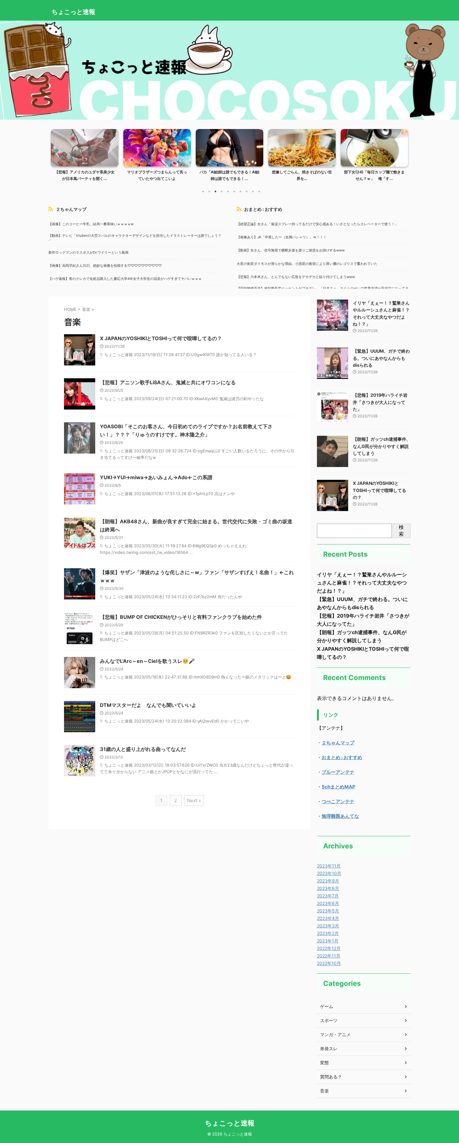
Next (402, 153)
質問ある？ (331, 1076)
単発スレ (329, 1048)
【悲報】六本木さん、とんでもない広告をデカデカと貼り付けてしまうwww (296, 277)
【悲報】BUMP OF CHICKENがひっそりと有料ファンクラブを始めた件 (181, 617)
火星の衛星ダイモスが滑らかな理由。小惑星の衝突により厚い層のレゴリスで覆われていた (307, 264)
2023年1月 (327, 940)
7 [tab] (240, 191)
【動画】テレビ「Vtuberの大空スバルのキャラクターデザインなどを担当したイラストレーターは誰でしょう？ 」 (134, 237)
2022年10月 (329, 963)
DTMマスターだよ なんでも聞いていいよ (148, 705)
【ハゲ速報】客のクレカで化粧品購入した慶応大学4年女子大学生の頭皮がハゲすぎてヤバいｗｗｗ (125, 279)
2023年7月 (328, 895)
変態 (324, 1062)
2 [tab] (209, 191)
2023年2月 (328, 933)
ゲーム (326, 1006)
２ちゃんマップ (71, 209)
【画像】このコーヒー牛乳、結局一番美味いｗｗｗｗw (91, 224)
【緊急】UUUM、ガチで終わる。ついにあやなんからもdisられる (381, 358)
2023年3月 (328, 925)
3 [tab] (215, 191)
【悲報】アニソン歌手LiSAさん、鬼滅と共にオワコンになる (168, 382)
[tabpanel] (84, 157)
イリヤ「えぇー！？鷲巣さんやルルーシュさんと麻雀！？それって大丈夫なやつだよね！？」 (362, 582)
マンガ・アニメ (335, 1034)
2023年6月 (328, 903)
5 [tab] (228, 191)
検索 (401, 530)
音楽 (324, 1090)
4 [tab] (222, 191)
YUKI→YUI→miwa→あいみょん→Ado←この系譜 (156, 477)
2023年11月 (329, 865)
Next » (194, 800)
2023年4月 (328, 918)
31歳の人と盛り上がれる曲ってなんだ (143, 749)
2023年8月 (328, 888)
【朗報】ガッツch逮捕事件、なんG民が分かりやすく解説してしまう (382, 446)
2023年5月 (328, 910)
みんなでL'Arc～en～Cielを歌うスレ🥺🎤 (147, 661)
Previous (56, 153)
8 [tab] (247, 191)
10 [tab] (259, 191)
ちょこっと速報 (73, 12)
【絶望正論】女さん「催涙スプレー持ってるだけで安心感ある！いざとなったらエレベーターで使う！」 (317, 224)
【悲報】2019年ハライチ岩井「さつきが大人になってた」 (380, 402)
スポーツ (329, 1020)
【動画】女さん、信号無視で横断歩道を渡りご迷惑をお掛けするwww (291, 250)
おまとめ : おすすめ (263, 209)
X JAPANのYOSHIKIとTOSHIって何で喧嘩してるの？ (161, 338)
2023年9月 (328, 880)
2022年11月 (328, 955)
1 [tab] (203, 191)
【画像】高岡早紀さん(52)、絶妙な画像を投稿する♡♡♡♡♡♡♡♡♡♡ (105, 266)
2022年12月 (329, 948)
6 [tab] (234, 191)
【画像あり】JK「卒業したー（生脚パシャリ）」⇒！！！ (282, 237)
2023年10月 (329, 873)
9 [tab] (253, 191)
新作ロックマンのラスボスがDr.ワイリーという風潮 (88, 253)
